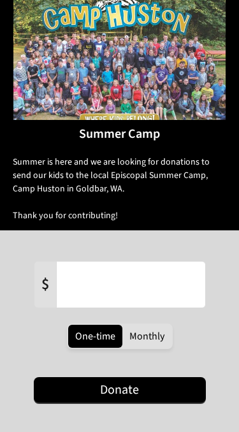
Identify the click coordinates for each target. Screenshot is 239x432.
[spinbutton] (131, 284)
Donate (119, 390)
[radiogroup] (120, 336)
